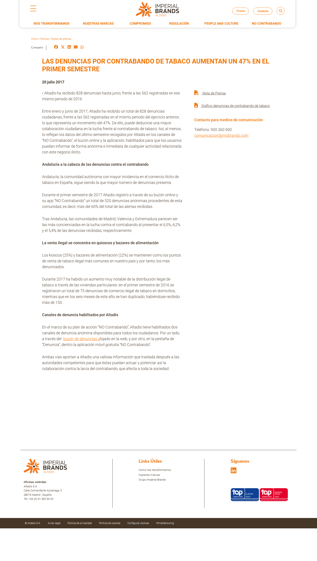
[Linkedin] (69, 47)
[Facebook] (56, 47)
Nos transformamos (51, 24)
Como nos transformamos (155, 470)
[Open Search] (281, 11)
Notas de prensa (244, 15)
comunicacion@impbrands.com (221, 135)
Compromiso (140, 24)
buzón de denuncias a (81, 338)
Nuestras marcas (149, 475)
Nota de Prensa (214, 93)
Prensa (44, 38)
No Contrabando (266, 24)
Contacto (262, 11)
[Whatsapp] (82, 47)
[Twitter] (63, 47)
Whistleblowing (165, 523)
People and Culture (221, 24)
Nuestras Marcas (98, 24)
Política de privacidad (79, 523)
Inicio (34, 38)
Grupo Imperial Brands (152, 479)
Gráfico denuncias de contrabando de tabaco (235, 106)
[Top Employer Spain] (274, 494)
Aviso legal (54, 523)
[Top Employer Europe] (245, 494)
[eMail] (76, 47)
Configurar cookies (138, 523)
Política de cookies (109, 523)
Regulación (179, 24)
